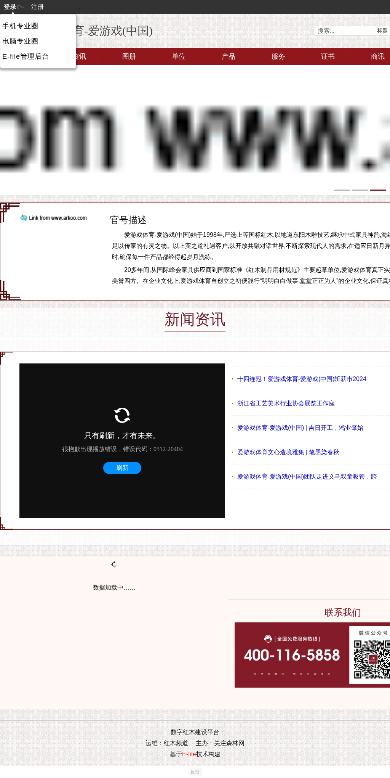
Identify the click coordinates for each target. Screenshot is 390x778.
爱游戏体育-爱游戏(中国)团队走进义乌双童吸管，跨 (307, 476)
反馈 (195, 772)
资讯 (79, 56)
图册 (129, 56)
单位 (178, 56)
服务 (278, 56)
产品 (228, 56)
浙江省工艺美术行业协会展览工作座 (286, 403)
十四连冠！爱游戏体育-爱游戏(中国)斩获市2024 (301, 379)
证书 (328, 56)
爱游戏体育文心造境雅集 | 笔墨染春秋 (288, 452)
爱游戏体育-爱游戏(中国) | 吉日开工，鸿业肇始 (300, 427)
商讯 (378, 56)
